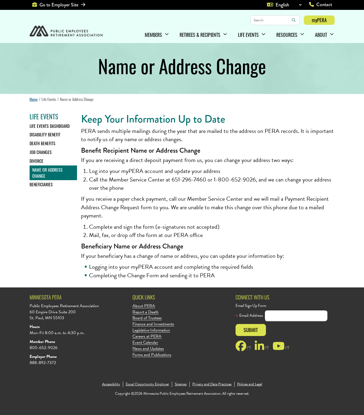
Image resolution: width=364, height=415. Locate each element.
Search (294, 20)
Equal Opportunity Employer (147, 384)
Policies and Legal (249, 384)
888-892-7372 (43, 362)
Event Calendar (145, 342)
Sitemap (181, 384)
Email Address (250, 316)
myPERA (319, 19)
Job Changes (41, 152)
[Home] (66, 31)
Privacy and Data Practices (212, 384)
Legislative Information (151, 330)
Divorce (36, 161)
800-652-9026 (44, 348)
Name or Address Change (47, 173)
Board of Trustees (147, 318)
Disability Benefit (45, 134)
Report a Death (145, 312)
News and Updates (148, 349)
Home (34, 99)
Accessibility (111, 384)
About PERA (143, 306)
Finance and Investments (153, 324)
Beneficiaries (41, 184)
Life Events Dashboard (50, 126)
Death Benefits (42, 143)
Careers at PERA (146, 336)
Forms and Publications (151, 355)
